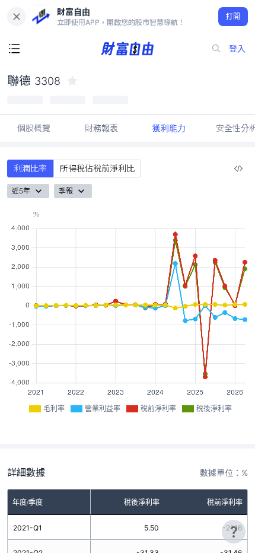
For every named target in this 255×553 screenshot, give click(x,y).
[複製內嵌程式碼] (238, 168)
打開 (233, 16)
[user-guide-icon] (234, 532)
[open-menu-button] (14, 49)
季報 (66, 190)
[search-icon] (216, 48)
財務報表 (101, 128)
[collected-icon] (72, 80)
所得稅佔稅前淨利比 (97, 168)
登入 (237, 48)
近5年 (21, 190)
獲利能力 (169, 128)
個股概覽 (33, 128)
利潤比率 (30, 168)
